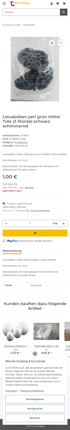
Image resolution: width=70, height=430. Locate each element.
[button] (52, 3)
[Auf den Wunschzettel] (60, 43)
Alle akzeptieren (35, 399)
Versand (29, 187)
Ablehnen (35, 418)
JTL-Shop (40, 425)
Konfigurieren (35, 408)
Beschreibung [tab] (12, 250)
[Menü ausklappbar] (4, 2)
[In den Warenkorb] (5, 35)
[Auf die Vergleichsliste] (52, 43)
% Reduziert (21, 142)
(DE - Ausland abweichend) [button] (38, 210)
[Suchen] (63, 12)
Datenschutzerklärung (32, 390)
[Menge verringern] (6, 223)
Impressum (11, 390)
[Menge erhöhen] (63, 223)
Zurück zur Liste (12, 24)
